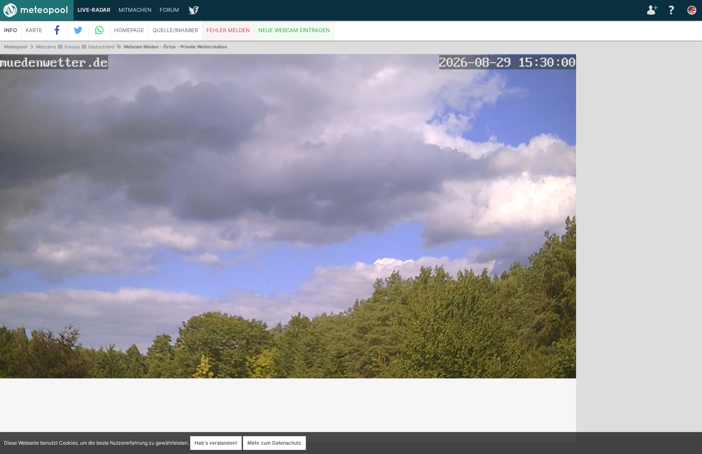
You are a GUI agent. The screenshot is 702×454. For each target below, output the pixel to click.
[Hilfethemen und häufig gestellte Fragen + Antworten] (671, 10)
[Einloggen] (651, 10)
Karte (34, 30)
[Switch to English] (692, 10)
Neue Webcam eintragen (294, 30)
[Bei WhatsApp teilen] (99, 30)
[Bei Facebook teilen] (57, 30)
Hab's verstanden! (216, 443)
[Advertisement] (639, 179)
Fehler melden (228, 30)
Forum (169, 10)
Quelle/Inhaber (175, 30)
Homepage (129, 30)
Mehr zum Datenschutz (274, 443)
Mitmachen (135, 10)
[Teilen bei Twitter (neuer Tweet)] (78, 30)
